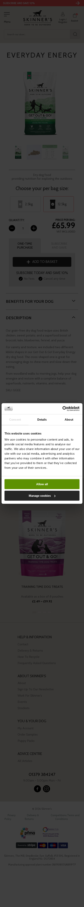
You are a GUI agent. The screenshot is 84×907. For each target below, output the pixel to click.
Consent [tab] (15, 419)
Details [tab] (42, 419)
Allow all (42, 484)
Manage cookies (40, 495)
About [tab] (69, 419)
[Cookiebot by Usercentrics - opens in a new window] (62, 408)
